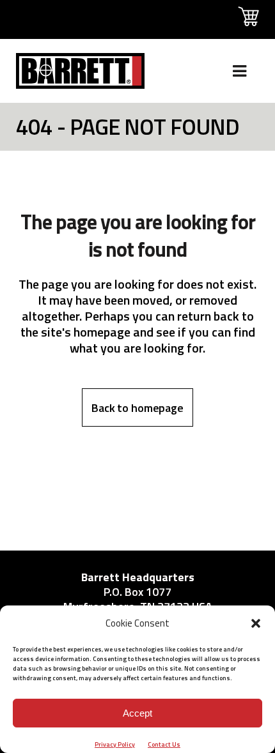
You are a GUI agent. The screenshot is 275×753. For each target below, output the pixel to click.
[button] (255, 623)
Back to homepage (137, 407)
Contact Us (164, 744)
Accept (137, 713)
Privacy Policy (115, 744)
